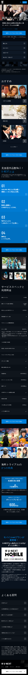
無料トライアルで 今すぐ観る (14, 33)
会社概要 (6, 666)
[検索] (21, 2)
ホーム (2, 666)
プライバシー (12, 666)
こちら (23, 335)
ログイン (24, 2)
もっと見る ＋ (14, 146)
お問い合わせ (18, 666)
